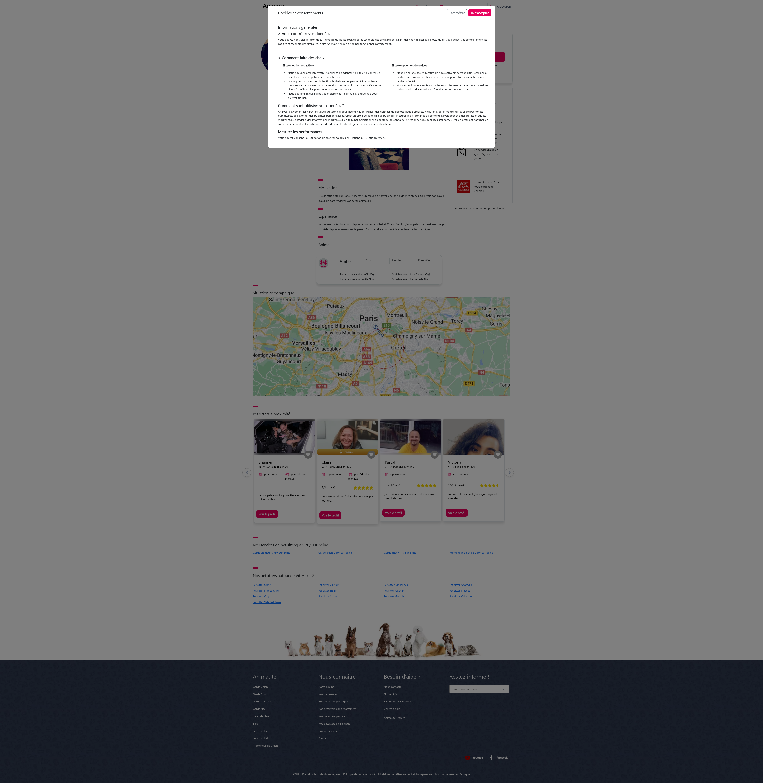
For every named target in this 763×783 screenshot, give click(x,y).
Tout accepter (480, 13)
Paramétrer (457, 13)
